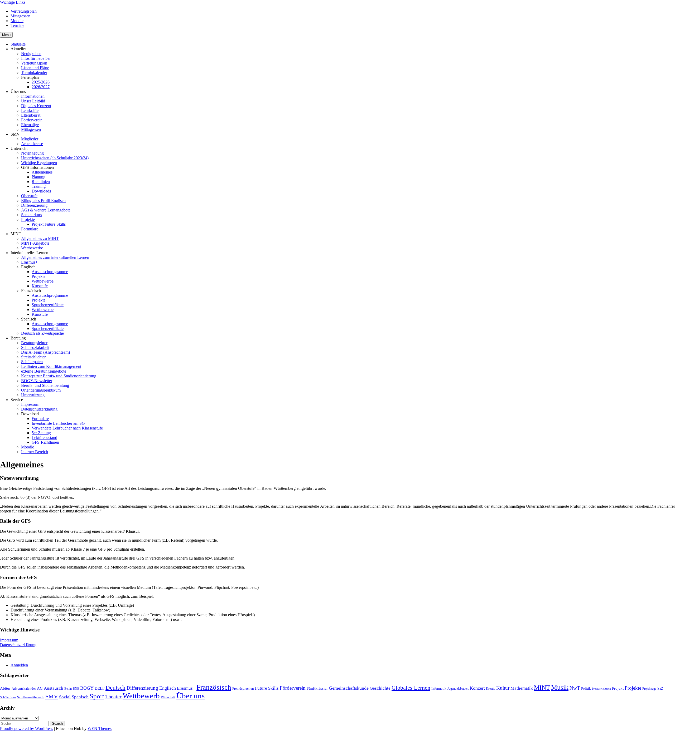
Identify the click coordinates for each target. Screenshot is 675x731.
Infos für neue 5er (36, 58)
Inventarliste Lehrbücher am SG (58, 423)
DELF (99, 688)
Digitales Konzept (36, 105)
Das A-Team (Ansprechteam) (45, 352)
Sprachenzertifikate (48, 305)
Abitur (5, 688)
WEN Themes (100, 728)
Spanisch (80, 696)
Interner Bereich (34, 452)
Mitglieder (29, 139)
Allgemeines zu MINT (40, 238)
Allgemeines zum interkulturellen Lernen (55, 257)
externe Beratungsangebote (43, 371)
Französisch (213, 687)
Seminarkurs (31, 215)
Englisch (167, 688)
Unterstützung (33, 395)
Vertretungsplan (24, 11)
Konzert (477, 688)
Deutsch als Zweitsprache (42, 333)
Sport (97, 696)
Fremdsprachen (243, 688)
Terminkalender (34, 72)
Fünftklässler (317, 688)
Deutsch (115, 687)
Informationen (33, 96)
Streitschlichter (33, 357)
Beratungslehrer (34, 342)
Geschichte (380, 688)
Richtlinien (41, 181)
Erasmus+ (29, 262)
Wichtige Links (12, 2)
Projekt (618, 688)
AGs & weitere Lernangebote (45, 210)
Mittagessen (20, 16)
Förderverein (31, 120)
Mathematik (521, 688)
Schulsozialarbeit (35, 347)
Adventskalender (24, 688)
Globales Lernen (411, 688)
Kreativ (490, 688)
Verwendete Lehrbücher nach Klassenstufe (67, 428)
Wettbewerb (141, 696)
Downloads (41, 191)
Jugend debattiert (458, 688)
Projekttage (649, 688)
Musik (559, 687)
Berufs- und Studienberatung (45, 385)
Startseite (18, 44)
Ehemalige (30, 124)
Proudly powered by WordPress (26, 728)
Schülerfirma (8, 697)
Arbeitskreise (32, 143)
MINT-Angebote (35, 243)
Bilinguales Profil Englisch (43, 200)
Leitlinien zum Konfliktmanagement (51, 366)
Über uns (190, 696)
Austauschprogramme (50, 271)
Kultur (502, 688)
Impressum (30, 404)
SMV (51, 696)
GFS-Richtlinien (45, 442)
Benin (68, 688)
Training (39, 186)
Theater (113, 696)
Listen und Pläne (35, 68)
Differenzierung (34, 205)
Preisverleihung (601, 688)
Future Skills (267, 688)
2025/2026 (41, 82)
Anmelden (19, 665)
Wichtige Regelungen (39, 162)
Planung (38, 177)
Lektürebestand (44, 437)
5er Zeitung (41, 433)
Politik (586, 688)
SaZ (660, 688)
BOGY (87, 688)
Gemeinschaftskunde (349, 688)
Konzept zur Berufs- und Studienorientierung (58, 376)
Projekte (28, 219)
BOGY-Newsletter (36, 380)
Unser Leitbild (33, 101)
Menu (6, 35)
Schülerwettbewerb (30, 697)
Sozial (65, 696)
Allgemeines (42, 172)
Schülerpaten (32, 361)
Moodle (17, 20)
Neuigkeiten (31, 53)
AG (40, 688)
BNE (76, 688)
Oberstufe (29, 196)
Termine (17, 25)
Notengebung (32, 153)
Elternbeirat (30, 115)
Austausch (53, 688)
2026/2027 (41, 87)
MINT (542, 687)
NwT (575, 688)
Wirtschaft (168, 697)
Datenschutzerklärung (39, 409)
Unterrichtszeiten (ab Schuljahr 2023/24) (55, 158)
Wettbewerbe (32, 248)
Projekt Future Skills (49, 224)
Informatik (438, 688)
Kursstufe (40, 286)
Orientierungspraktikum (41, 390)
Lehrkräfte (29, 110)
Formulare (29, 229)
